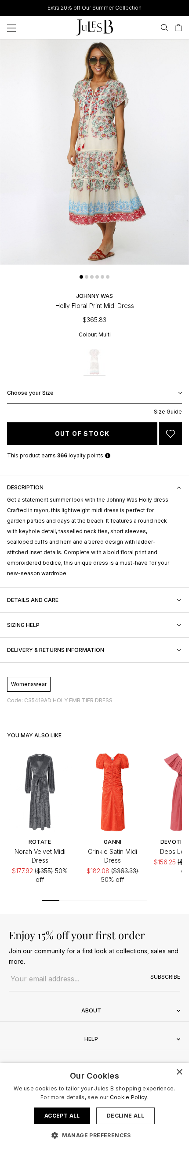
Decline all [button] (125, 1115)
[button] (81, 277)
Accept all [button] (62, 1115)
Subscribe (165, 976)
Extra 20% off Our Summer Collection (94, 7)
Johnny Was (94, 296)
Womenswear (29, 684)
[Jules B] (94, 27)
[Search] (164, 27)
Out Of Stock (82, 433)
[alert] (94, 1106)
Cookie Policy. (129, 1097)
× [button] (179, 1072)
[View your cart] (178, 27)
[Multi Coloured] (94, 362)
